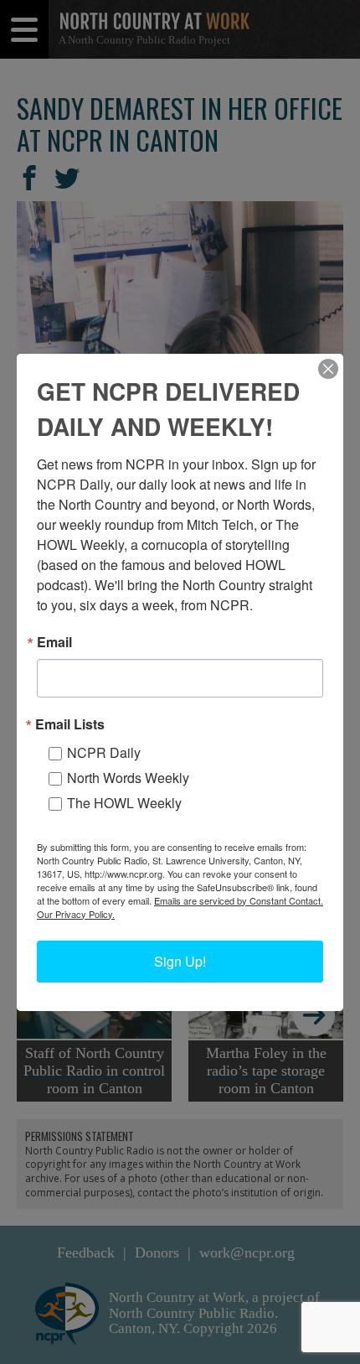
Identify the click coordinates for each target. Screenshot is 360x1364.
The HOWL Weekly (124, 802)
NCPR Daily (104, 752)
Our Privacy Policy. (76, 914)
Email (54, 642)
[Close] (328, 369)
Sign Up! (180, 961)
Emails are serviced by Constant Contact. (238, 900)
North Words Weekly (128, 777)
